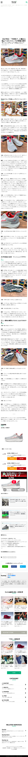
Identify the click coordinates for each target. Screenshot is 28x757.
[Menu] (1, 2)
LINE (5, 566)
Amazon (12, 458)
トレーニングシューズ (12, 557)
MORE (23, 632)
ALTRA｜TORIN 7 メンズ (12, 453)
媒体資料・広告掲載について (8, 747)
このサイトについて (9, 746)
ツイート (23, 566)
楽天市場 (21, 458)
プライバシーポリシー (22, 747)
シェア (14, 566)
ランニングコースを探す (18, 746)
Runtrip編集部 (11, 575)
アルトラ (4, 557)
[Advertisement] (14, 23)
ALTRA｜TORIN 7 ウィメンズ (13, 463)
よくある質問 (14, 749)
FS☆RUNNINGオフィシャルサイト (8, 551)
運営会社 (15, 747)
